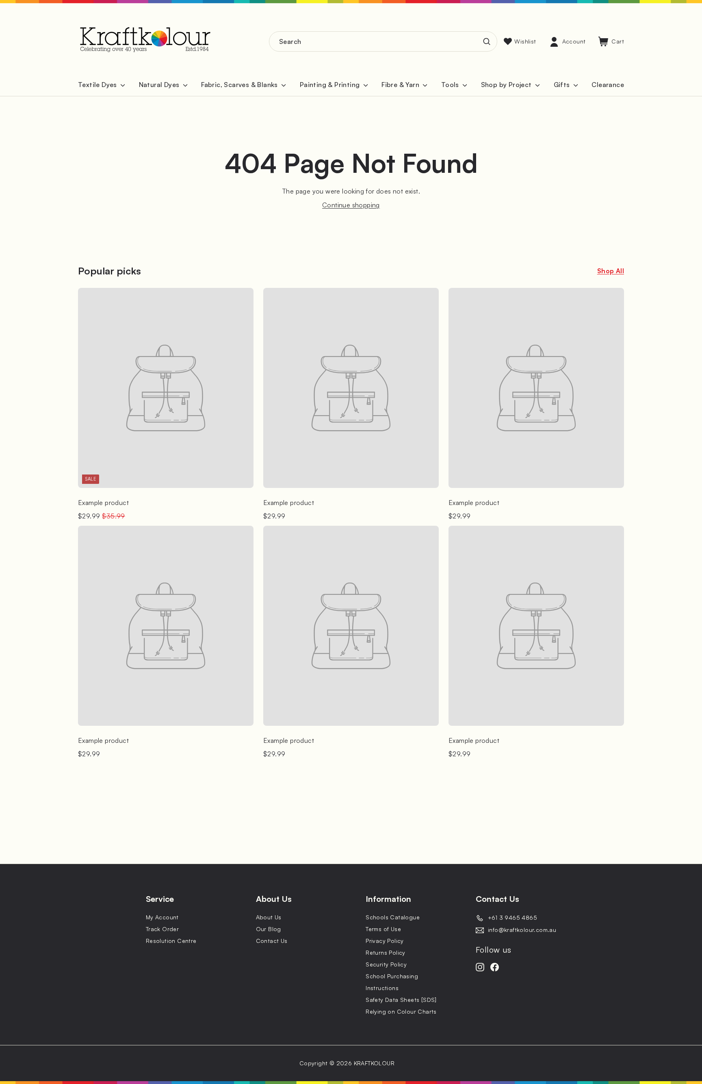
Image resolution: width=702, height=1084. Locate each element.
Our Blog (268, 928)
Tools (451, 85)
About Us (269, 917)
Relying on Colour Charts (401, 1011)
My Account (162, 917)
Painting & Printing (331, 85)
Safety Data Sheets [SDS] (401, 999)
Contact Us (272, 940)
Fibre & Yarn (401, 85)
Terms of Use (383, 928)
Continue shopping (351, 205)
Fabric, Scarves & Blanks (240, 85)
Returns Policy (385, 952)
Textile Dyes (98, 85)
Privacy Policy (385, 940)
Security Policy (386, 964)
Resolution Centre (171, 940)
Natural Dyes (160, 85)
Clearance (608, 85)
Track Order (162, 928)
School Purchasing (392, 976)
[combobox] (383, 41)
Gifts (563, 85)
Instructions (382, 987)
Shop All (610, 271)
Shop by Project (507, 85)
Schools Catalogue (393, 917)
